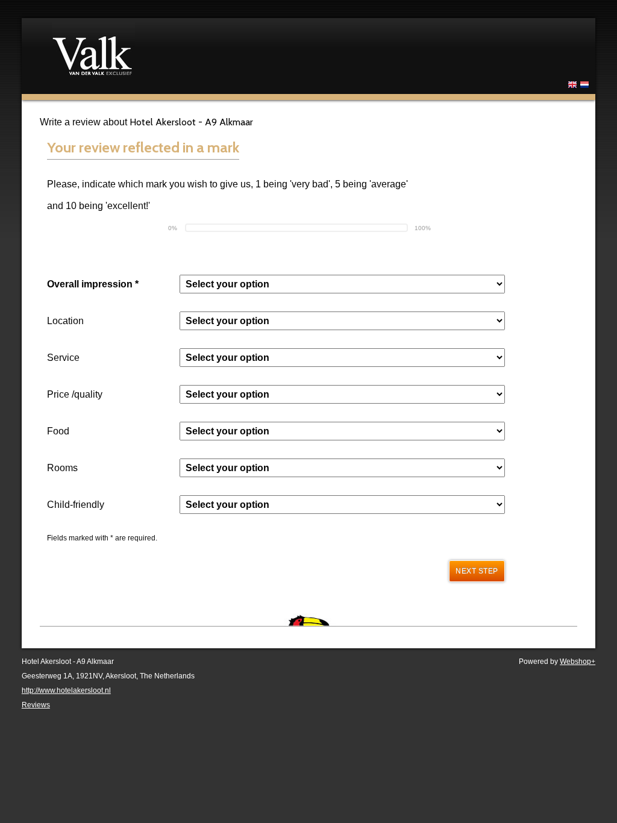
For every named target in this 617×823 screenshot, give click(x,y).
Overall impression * (93, 284)
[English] (572, 86)
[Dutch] (584, 86)
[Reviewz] (202, 49)
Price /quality (74, 394)
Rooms (62, 468)
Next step (477, 571)
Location (65, 321)
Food (58, 431)
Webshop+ (577, 661)
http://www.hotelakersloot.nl (66, 690)
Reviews (36, 705)
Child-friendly (75, 504)
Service (63, 357)
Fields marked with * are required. (102, 538)
